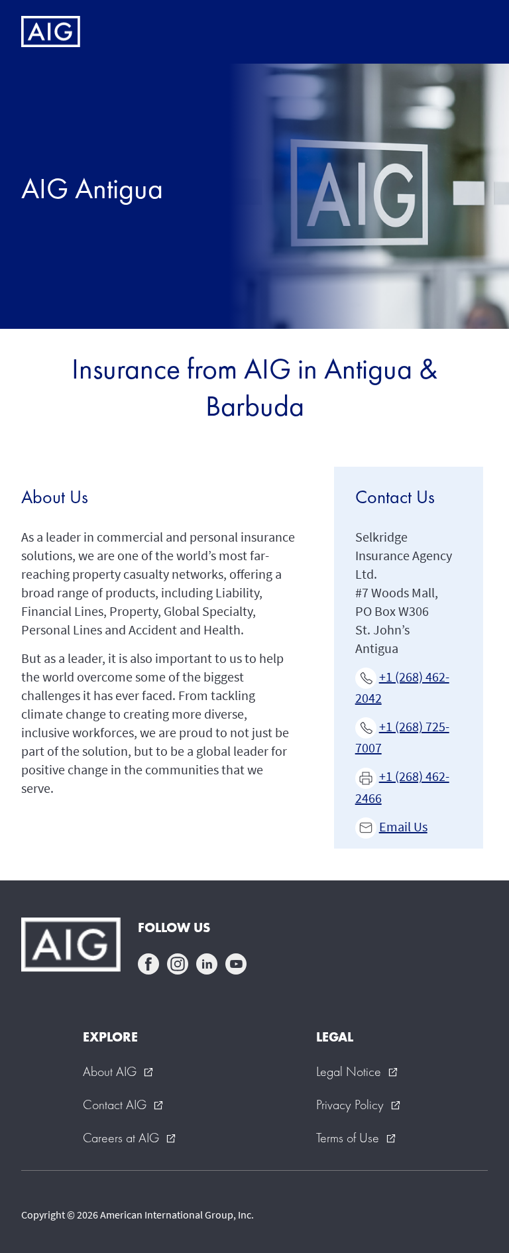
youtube (236, 964)
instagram (177, 964)
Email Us (403, 826)
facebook (148, 964)
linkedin (206, 964)
